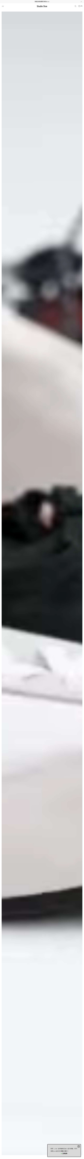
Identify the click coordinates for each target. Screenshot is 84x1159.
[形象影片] (42, 583)
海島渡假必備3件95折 (42, 1)
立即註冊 (64, 1153)
